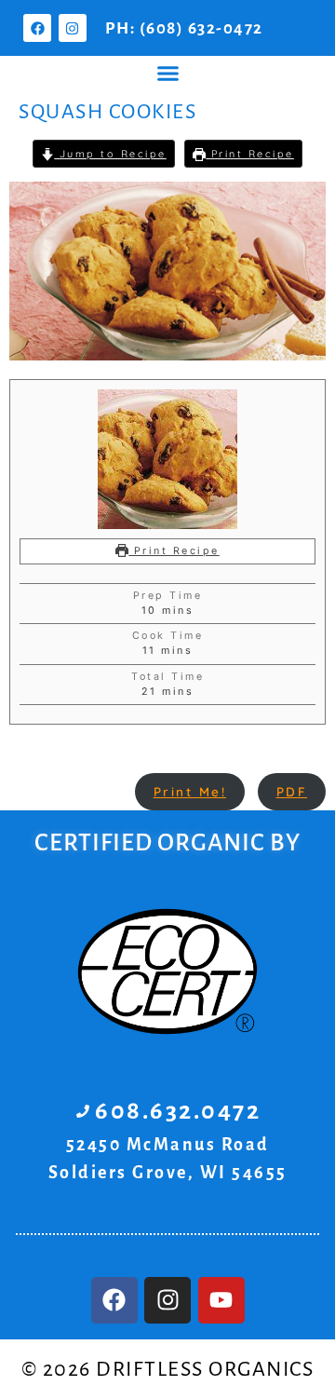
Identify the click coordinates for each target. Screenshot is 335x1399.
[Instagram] (73, 28)
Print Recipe (250, 153)
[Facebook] (37, 28)
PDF (292, 791)
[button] (167, 73)
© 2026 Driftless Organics (168, 1369)
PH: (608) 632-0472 (184, 28)
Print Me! (190, 791)
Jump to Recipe (110, 153)
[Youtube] (221, 1300)
